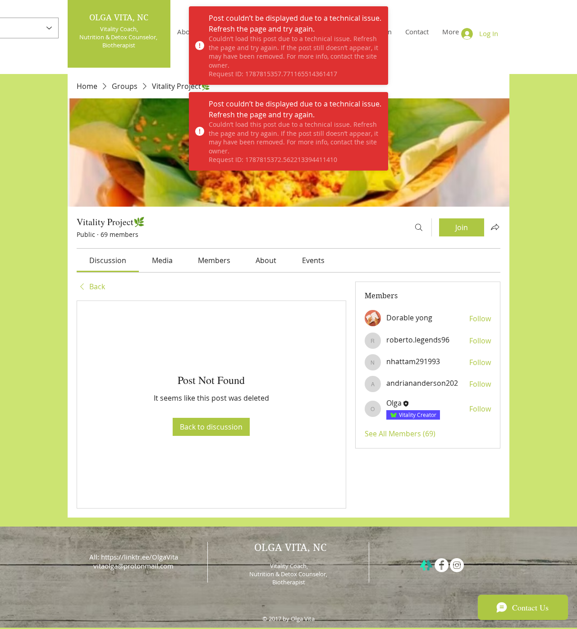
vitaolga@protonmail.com (133, 565)
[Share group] (495, 227)
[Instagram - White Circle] (457, 565)
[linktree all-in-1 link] (426, 565)
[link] (107, 260)
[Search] (418, 227)
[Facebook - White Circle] (442, 565)
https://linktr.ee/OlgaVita (139, 556)
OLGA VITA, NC (118, 17)
